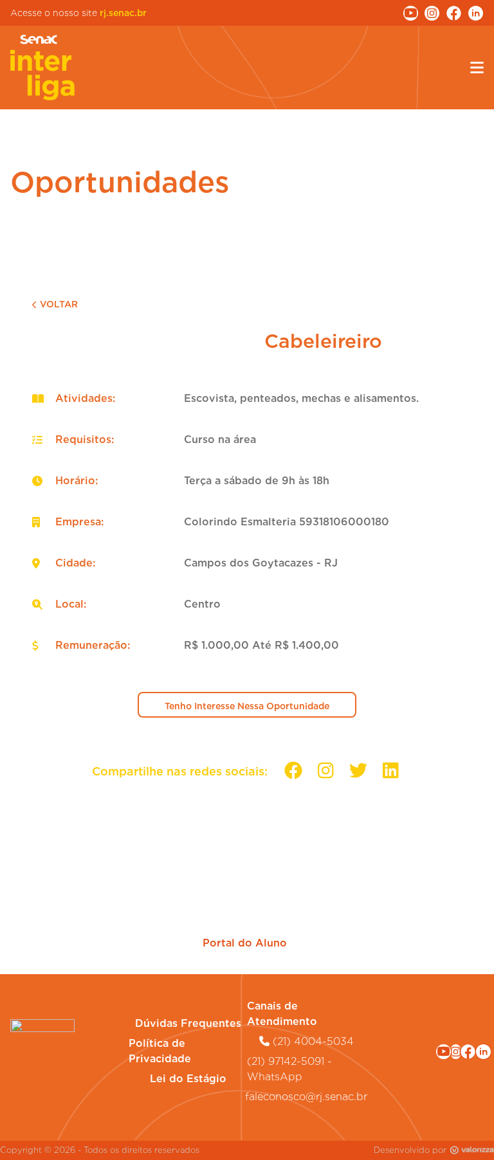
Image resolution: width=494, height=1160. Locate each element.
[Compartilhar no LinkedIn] (391, 771)
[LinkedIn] (483, 1052)
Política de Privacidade (160, 1051)
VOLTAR (59, 304)
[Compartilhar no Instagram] (326, 771)
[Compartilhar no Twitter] (358, 771)
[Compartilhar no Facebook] (293, 771)
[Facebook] (468, 1051)
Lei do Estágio (188, 1079)
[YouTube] (443, 1051)
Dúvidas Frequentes (188, 1023)
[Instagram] (456, 1051)
